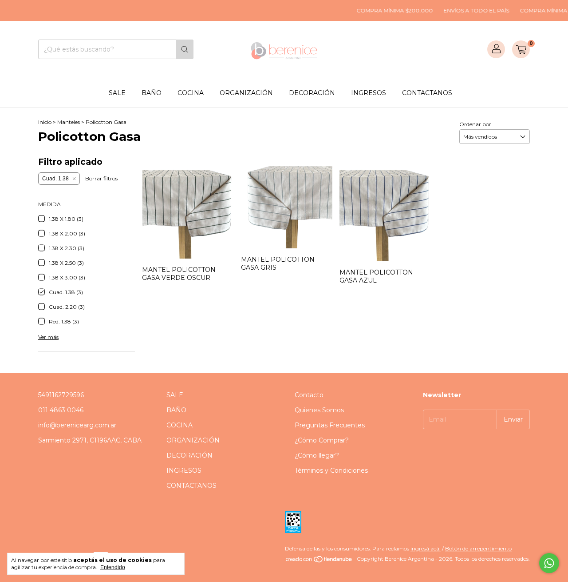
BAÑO (152, 93)
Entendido (112, 567)
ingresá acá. (425, 548)
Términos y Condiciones (331, 470)
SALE (117, 93)
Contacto (309, 395)
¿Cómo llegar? (317, 455)
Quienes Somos (319, 410)
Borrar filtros (101, 178)
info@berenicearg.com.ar (77, 425)
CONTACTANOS (427, 93)
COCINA (191, 93)
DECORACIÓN (312, 93)
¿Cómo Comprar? (322, 440)
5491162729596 (61, 395)
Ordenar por (475, 124)
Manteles (68, 122)
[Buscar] (184, 49)
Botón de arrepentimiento (478, 548)
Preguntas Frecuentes (330, 425)
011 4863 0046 (60, 410)
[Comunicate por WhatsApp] (549, 563)
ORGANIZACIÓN (246, 93)
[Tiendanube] (319, 561)
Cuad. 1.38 (55, 178)
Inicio (44, 122)
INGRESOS (368, 93)
